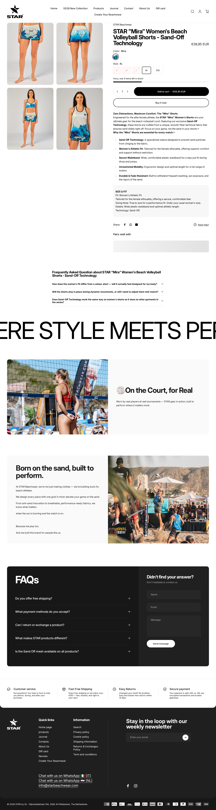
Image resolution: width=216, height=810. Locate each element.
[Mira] (115, 56)
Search (77, 727)
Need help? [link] (203, 224)
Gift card (43, 751)
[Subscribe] (185, 737)
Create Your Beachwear (52, 760)
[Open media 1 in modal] (30, 54)
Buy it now (161, 102)
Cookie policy (81, 736)
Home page (45, 727)
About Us (44, 746)
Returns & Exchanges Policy (85, 748)
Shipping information (85, 741)
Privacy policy (81, 732)
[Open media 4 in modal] (79, 119)
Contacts (44, 741)
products (44, 732)
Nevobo (43, 756)
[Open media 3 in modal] (30, 119)
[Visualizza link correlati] (198, 129)
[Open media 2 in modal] (79, 54)
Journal (43, 736)
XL (146, 70)
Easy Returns (127, 689)
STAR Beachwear (122, 24)
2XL (158, 70)
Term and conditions (85, 754)
